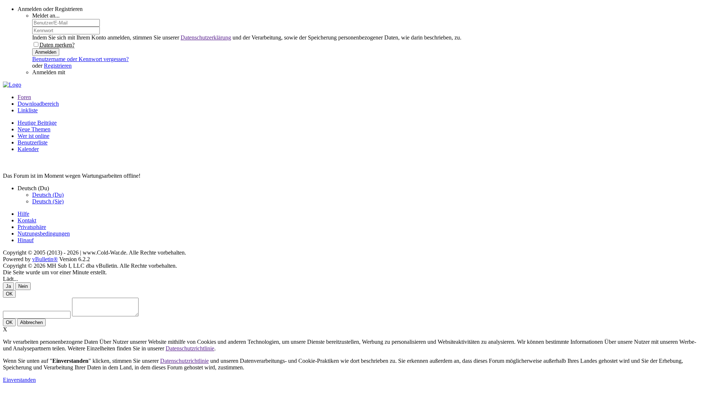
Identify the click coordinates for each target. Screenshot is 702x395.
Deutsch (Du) (48, 195)
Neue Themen (34, 129)
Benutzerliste (33, 142)
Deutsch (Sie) (48, 201)
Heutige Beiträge (37, 123)
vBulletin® (45, 259)
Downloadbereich (38, 104)
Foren (24, 97)
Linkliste (28, 110)
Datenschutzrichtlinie (190, 348)
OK (9, 294)
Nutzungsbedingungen (44, 233)
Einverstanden (19, 380)
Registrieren (58, 66)
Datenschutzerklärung (206, 37)
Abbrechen (31, 322)
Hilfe (23, 214)
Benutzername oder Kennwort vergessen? (80, 59)
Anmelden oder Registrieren (50, 9)
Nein (23, 286)
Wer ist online (33, 136)
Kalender (28, 149)
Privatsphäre (32, 227)
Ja (8, 286)
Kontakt (27, 220)
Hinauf (26, 240)
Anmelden (45, 52)
